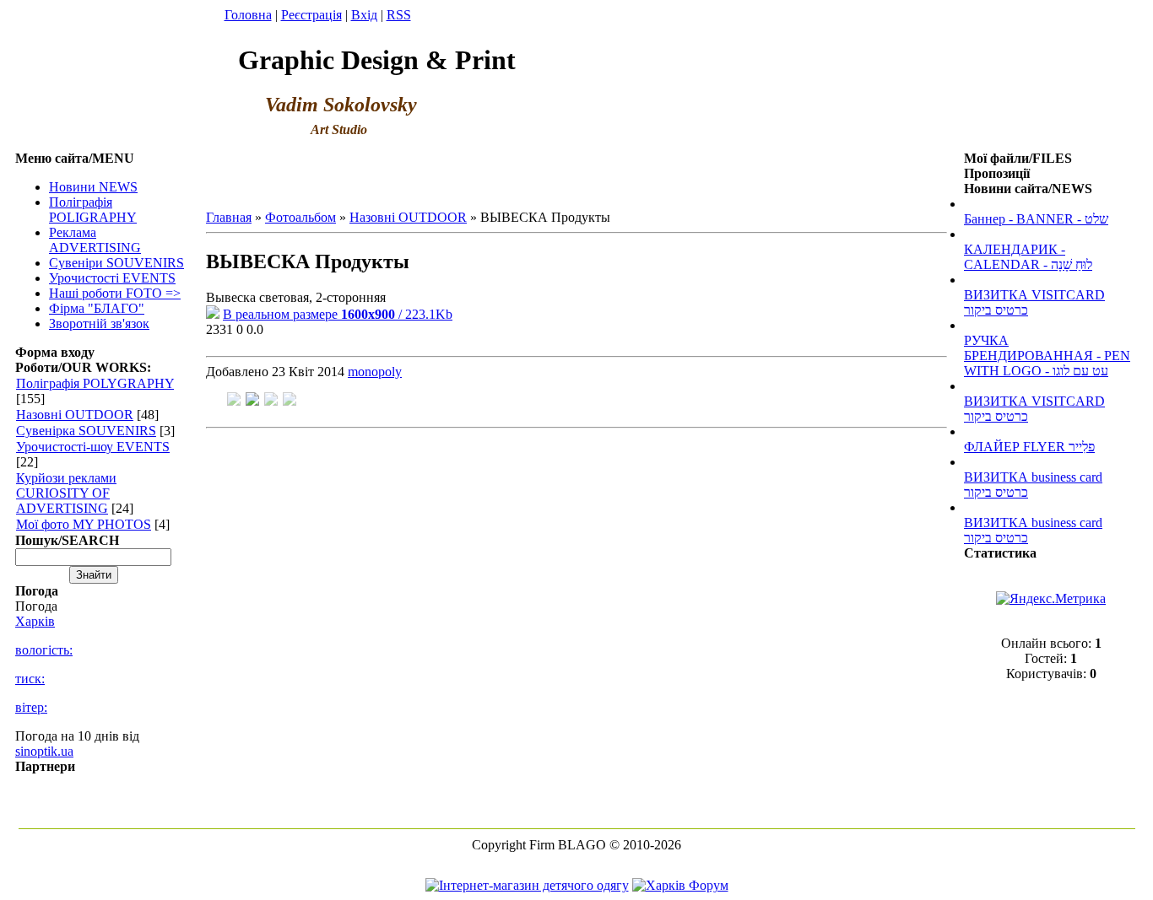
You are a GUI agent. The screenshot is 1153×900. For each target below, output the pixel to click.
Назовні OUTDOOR (74, 414)
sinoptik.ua (44, 751)
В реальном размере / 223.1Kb (337, 314)
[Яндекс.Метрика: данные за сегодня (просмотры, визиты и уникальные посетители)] (1051, 598)
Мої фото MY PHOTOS (83, 524)
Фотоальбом (300, 217)
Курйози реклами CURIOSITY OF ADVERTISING (66, 493)
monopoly (375, 371)
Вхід (364, 15)
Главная (229, 217)
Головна (248, 15)
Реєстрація (311, 15)
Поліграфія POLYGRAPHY (95, 383)
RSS (399, 15)
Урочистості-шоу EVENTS (93, 446)
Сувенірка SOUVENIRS (86, 430)
